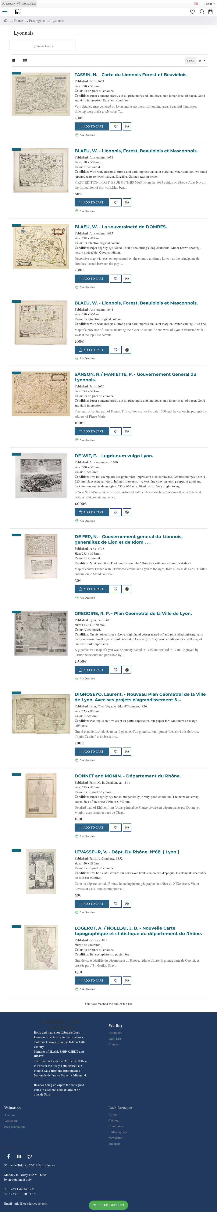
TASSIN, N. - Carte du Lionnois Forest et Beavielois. (131, 74)
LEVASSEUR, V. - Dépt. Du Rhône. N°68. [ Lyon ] (127, 851)
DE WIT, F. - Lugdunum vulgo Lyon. (114, 455)
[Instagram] (19, 1156)
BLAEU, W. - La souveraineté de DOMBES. (121, 226)
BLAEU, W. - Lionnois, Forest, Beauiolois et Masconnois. (136, 150)
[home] (6, 20)
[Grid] (14, 60)
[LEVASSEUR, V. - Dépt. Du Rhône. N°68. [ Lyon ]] (41, 871)
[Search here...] (201, 11)
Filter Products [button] (111, 1205)
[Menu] (5, 11)
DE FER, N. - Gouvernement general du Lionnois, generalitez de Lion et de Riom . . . (128, 539)
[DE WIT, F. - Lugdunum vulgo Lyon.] (41, 475)
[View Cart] (211, 11)
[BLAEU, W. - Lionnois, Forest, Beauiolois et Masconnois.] (41, 170)
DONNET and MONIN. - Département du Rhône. (128, 776)
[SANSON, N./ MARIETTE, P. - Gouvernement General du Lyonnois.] (41, 394)
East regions (37, 20)
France (18, 20)
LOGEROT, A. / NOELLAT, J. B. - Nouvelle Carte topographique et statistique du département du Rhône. (138, 931)
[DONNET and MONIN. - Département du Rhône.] (41, 795)
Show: (190, 60)
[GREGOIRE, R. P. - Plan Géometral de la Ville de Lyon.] (41, 633)
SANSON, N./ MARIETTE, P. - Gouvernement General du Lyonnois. (135, 377)
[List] (25, 60)
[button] (92, 126)
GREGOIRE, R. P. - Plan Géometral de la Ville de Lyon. (133, 613)
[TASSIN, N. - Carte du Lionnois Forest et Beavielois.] (41, 94)
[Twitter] (29, 1156)
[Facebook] (8, 1156)
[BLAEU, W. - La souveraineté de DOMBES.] (41, 246)
